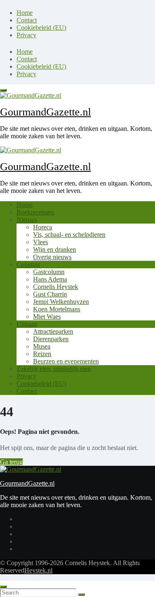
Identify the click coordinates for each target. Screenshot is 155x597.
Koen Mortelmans (56, 309)
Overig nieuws (52, 256)
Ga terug (11, 461)
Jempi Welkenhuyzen (61, 301)
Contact (27, 20)
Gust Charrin (50, 294)
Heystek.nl (38, 570)
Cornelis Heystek (55, 286)
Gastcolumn (48, 271)
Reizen (42, 353)
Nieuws (27, 219)
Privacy (26, 35)
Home (25, 12)
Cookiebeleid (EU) (41, 27)
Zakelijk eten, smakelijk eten (54, 368)
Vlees (40, 242)
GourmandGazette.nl (45, 112)
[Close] (3, 586)
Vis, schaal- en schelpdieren (69, 234)
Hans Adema (50, 279)
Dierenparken (51, 338)
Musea (41, 346)
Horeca (42, 227)
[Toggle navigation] (3, 90)
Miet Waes (47, 316)
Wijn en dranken (54, 249)
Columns (28, 264)
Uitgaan (27, 323)
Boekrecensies (35, 212)
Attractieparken (53, 331)
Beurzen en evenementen (66, 361)
